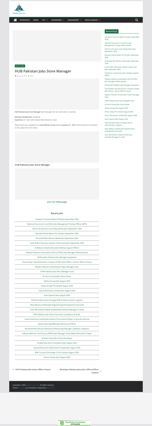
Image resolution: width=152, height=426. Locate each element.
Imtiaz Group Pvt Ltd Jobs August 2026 (57, 286)
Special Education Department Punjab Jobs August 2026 (57, 347)
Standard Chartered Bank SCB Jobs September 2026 (57, 219)
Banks (36, 20)
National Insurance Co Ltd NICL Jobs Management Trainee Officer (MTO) (57, 224)
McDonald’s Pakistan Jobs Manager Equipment (122, 85)
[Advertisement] (57, 45)
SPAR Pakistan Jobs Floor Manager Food (57, 271)
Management (73, 20)
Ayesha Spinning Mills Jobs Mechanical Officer (57, 324)
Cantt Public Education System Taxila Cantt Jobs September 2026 (57, 243)
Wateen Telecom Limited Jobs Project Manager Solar (57, 267)
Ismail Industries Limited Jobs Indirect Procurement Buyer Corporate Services (57, 319)
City (43, 20)
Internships (25, 20)
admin (31, 76)
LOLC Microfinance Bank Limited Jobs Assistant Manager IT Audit (57, 309)
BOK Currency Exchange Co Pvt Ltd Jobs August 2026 (57, 352)
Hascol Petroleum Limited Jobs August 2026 (57, 290)
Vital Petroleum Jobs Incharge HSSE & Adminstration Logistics (57, 300)
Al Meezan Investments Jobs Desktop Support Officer (57, 248)
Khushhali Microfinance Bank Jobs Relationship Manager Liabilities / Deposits (57, 328)
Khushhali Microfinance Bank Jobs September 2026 (57, 238)
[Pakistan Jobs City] (15, 20)
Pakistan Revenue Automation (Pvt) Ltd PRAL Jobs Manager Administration (57, 252)
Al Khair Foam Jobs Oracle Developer (57, 338)
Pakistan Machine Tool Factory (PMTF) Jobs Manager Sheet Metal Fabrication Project (57, 333)
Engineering (56, 20)
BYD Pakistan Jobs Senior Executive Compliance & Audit (57, 314)
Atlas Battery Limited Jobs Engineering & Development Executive (57, 305)
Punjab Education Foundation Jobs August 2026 (57, 343)
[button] (46, 20)
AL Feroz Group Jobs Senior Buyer (57, 276)
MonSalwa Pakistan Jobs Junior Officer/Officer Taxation (79, 371)
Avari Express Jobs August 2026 (57, 295)
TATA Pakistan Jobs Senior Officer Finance (33, 369)
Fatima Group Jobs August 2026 (57, 281)
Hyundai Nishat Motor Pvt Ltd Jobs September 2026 (57, 233)
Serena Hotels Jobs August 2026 (57, 357)
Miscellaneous (91, 20)
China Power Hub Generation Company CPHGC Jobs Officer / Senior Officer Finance (57, 262)
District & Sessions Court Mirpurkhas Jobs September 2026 (57, 228)
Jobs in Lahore (20, 66)
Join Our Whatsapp (57, 201)
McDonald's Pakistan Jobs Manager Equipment (57, 257)
